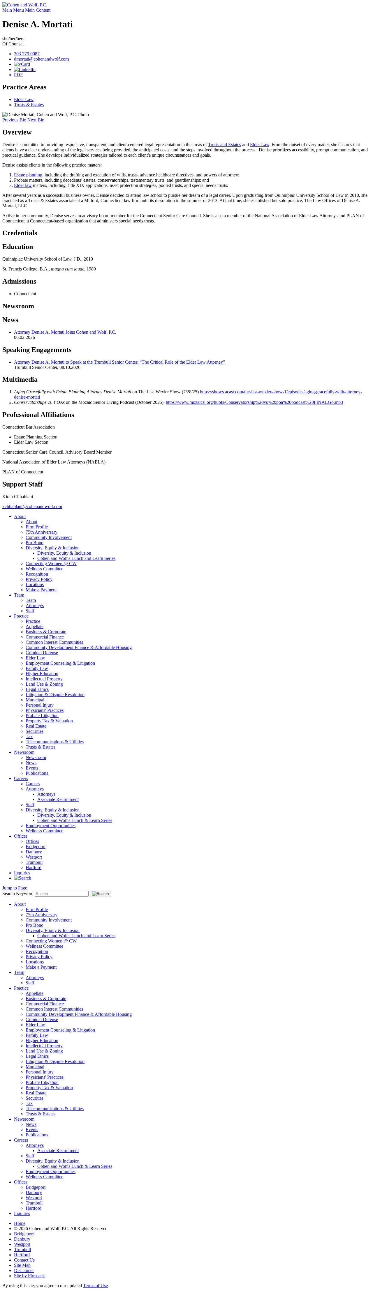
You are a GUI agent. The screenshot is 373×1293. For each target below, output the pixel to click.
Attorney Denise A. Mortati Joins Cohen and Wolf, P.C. (65, 332)
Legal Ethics (37, 689)
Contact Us (24, 1259)
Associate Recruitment (58, 799)
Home (19, 1223)
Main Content (37, 10)
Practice (21, 615)
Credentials (19, 233)
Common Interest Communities (54, 642)
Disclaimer (24, 1270)
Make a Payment (41, 589)
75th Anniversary (41, 532)
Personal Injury (40, 705)
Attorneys (35, 605)
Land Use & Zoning (44, 684)
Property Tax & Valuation (49, 720)
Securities (34, 731)
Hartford (33, 867)
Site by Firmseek (29, 1275)
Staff (30, 610)
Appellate (34, 626)
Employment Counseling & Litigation (60, 663)
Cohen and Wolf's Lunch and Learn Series (76, 558)
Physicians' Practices (45, 710)
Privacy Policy (39, 579)
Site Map (22, 1265)
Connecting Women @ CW (51, 563)
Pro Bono (34, 542)
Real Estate (36, 726)
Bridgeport (35, 846)
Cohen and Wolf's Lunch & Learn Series (74, 820)
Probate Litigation (42, 715)
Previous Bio (14, 119)
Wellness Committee (44, 568)
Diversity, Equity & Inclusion (53, 547)
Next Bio (35, 119)
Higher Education (42, 673)
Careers (21, 778)
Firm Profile (37, 526)
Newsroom (18, 306)
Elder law (23, 185)
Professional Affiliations (38, 414)
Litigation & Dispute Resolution (55, 694)
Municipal (35, 699)
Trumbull (34, 862)
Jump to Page (14, 887)
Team (19, 594)
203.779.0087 (27, 53)
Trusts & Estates (29, 104)
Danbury (34, 851)
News (31, 762)
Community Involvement (49, 537)
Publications (37, 773)
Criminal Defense (42, 652)
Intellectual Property (44, 678)
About (20, 516)
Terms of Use (95, 1285)
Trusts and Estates (224, 144)
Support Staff (22, 484)
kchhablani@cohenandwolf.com (32, 506)
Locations (35, 584)
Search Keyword (18, 893)
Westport (34, 857)
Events (32, 767)
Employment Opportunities (50, 825)
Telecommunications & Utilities (55, 741)
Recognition (37, 574)
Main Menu (13, 10)
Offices (20, 836)
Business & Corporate (46, 631)
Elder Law (24, 99)
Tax (29, 736)
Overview (16, 132)
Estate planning (28, 174)
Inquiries (22, 872)
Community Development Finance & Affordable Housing (79, 647)
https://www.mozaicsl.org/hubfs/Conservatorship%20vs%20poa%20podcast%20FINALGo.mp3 (254, 402)
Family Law (37, 668)
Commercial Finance (45, 636)
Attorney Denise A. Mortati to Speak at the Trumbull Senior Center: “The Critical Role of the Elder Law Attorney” (119, 362)
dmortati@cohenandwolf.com (41, 58)
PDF (18, 74)
